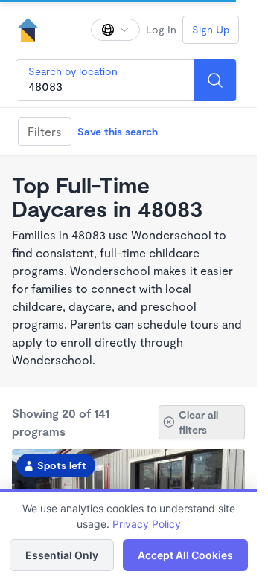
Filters (45, 131)
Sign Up (210, 29)
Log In (161, 29)
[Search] (215, 80)
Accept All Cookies (185, 555)
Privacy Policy (146, 524)
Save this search (117, 131)
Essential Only (61, 555)
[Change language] (115, 30)
